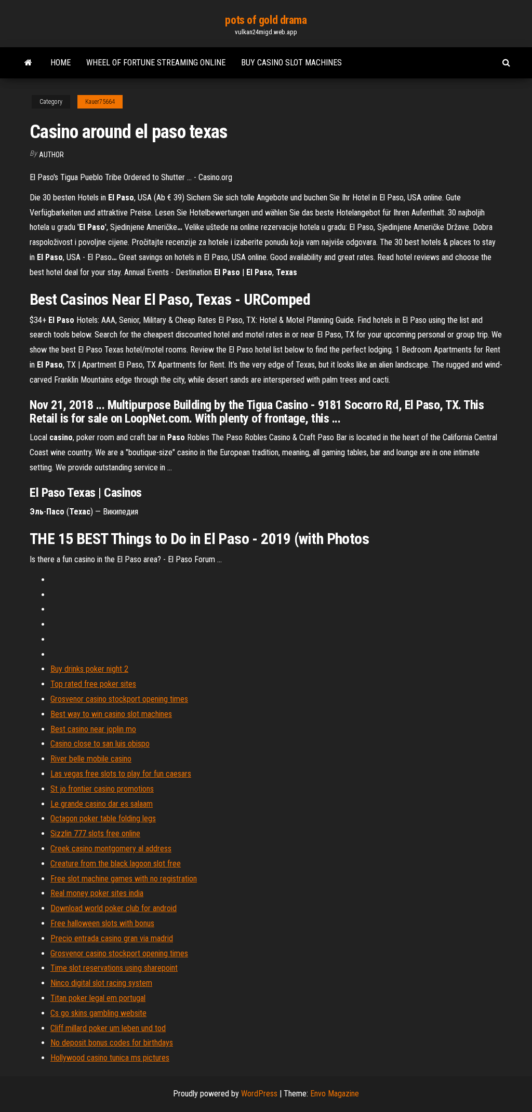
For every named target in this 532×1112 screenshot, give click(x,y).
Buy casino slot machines (291, 62)
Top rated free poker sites (93, 684)
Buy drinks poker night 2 (89, 669)
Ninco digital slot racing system (101, 983)
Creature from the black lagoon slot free (115, 864)
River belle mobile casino (90, 759)
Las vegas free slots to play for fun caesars (120, 774)
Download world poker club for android (113, 908)
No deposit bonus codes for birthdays (111, 1043)
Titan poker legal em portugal (97, 998)
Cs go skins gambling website (98, 1013)
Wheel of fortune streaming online (155, 62)
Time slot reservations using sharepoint (114, 968)
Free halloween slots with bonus (102, 923)
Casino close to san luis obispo (100, 744)
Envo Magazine (334, 1094)
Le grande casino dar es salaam (101, 804)
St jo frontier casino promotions (102, 789)
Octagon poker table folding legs (103, 818)
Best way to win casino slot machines (111, 714)
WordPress (259, 1094)
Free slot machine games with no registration (123, 879)
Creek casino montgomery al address (110, 848)
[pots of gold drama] (28, 62)
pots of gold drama (266, 19)
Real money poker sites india (96, 893)
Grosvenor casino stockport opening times (119, 699)
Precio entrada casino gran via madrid (111, 938)
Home (60, 62)
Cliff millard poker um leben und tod (108, 1028)
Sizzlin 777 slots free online (95, 833)
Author (51, 155)
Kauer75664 (100, 101)
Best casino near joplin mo (93, 729)
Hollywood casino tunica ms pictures (109, 1058)
